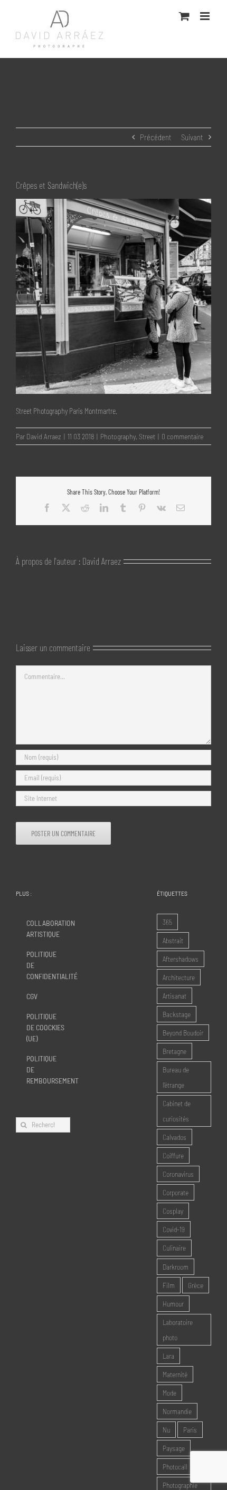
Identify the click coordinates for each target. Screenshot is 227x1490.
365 (167, 921)
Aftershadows (180, 958)
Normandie (177, 1411)
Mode (169, 1392)
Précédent (156, 137)
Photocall (175, 1466)
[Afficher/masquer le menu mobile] (205, 16)
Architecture (179, 977)
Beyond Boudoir (183, 1032)
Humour (173, 1303)
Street (147, 436)
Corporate (175, 1192)
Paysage (174, 1448)
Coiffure (173, 1155)
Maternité (175, 1374)
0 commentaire (182, 436)
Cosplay (173, 1210)
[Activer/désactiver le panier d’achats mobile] (184, 16)
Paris (190, 1429)
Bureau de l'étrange (176, 1077)
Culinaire (174, 1247)
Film (169, 1285)
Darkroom (175, 1266)
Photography (118, 436)
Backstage (177, 1014)
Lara (168, 1355)
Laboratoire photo (178, 1330)
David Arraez (43, 436)
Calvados (174, 1137)
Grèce (195, 1285)
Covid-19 (174, 1229)
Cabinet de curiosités (177, 1111)
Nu (166, 1429)
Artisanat (174, 995)
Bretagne (174, 1051)
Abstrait (173, 940)
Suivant (192, 137)
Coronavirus (178, 1173)
